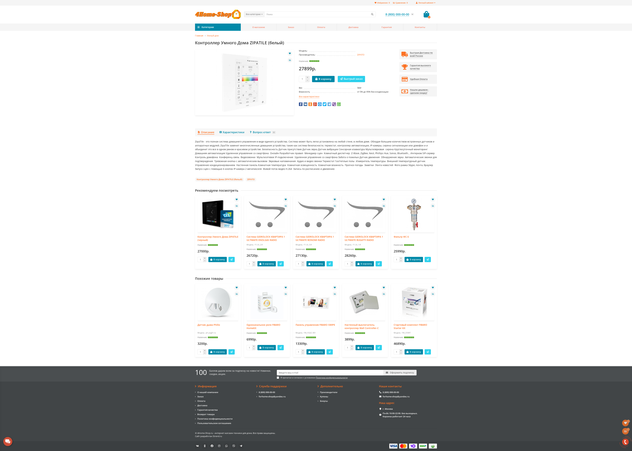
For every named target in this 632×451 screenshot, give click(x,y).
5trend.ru (217, 436)
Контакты (420, 27)
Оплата (321, 27)
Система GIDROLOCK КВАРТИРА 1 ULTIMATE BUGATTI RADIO (364, 238)
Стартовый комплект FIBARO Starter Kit (410, 326)
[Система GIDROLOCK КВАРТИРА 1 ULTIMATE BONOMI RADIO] (316, 214)
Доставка (353, 27)
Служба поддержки (273, 386)
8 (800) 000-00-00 (267, 392)
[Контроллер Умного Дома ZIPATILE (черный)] (218, 214)
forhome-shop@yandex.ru (272, 396)
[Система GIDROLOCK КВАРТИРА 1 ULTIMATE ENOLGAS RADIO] (267, 214)
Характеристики (233, 132)
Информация (207, 386)
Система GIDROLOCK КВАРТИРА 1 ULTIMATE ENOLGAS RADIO (266, 238)
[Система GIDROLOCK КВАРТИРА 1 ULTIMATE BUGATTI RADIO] (365, 214)
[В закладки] (289, 53)
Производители (328, 392)
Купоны (324, 396)
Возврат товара (206, 414)
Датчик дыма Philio (209, 324)
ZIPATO (360, 54)
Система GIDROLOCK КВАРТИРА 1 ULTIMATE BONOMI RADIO (315, 238)
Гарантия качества (207, 409)
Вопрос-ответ (263, 132)
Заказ (291, 27)
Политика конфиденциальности (215, 418)
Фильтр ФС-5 (401, 236)
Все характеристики (309, 96)
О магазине (258, 27)
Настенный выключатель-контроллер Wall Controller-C (362, 326)
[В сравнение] (289, 60)
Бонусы (324, 400)
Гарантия (387, 27)
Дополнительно (331, 386)
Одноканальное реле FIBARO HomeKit (263, 326)
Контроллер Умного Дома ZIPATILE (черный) (218, 238)
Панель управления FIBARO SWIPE (315, 324)
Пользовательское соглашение (214, 423)
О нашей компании (207, 392)
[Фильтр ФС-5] (414, 214)
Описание (207, 132)
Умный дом (213, 35)
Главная (199, 35)
